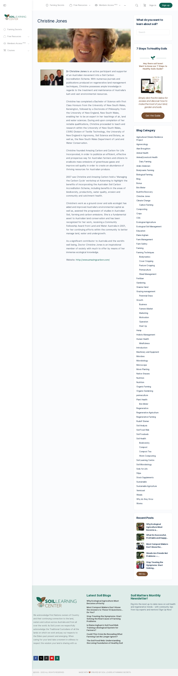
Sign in (152, 5)
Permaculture (145, 270)
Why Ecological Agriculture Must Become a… (154, 527)
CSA (138, 218)
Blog (138, 179)
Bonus (139, 183)
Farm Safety (141, 244)
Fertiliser (140, 278)
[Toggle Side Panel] (4, 5)
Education (140, 231)
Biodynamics (144, 257)
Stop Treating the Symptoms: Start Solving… (154, 565)
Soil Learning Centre (145, 460)
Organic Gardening (144, 391)
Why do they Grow (144, 499)
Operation (143, 322)
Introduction (141, 348)
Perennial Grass (146, 296)
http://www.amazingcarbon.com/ (93, 260)
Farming (140, 248)
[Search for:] (153, 32)
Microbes (140, 356)
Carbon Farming (146, 205)
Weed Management (147, 274)
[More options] (125, 5)
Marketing (143, 313)
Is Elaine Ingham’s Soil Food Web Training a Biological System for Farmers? (102, 627)
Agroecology (142, 144)
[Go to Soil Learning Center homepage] (15, 17)
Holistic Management (145, 335)
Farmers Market (146, 309)
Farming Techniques (145, 252)
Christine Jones (143, 196)
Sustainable (141, 482)
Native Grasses (143, 374)
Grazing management (145, 291)
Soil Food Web (142, 430)
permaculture (142, 395)
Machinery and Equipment (147, 352)
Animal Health (142, 153)
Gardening (140, 283)
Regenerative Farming (146, 417)
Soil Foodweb (142, 434)
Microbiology (142, 361)
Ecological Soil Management (149, 226)
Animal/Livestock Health (147, 157)
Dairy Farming (145, 162)
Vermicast (140, 490)
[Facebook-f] (35, 658)
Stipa (138, 473)
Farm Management (144, 239)
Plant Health (141, 400)
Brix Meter (140, 187)
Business (143, 304)
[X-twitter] (41, 658)
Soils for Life (142, 469)
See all (142, 574)
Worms (139, 503)
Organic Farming (143, 387)
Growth (139, 300)
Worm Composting (147, 456)
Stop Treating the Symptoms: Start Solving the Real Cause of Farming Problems (104, 618)
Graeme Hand (142, 287)
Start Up (143, 326)
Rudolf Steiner (142, 421)
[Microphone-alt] (57, 658)
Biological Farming (144, 175)
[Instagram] (46, 658)
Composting (141, 209)
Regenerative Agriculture (147, 412)
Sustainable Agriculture (146, 486)
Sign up (166, 5)
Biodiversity (144, 443)
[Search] (136, 5)
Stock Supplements (145, 477)
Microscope (141, 365)
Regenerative (142, 408)
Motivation (144, 317)
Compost (143, 447)
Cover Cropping (146, 261)
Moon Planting (142, 369)
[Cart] (145, 5)
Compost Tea (145, 451)
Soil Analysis (141, 425)
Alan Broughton (143, 149)
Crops (139, 213)
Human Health (142, 339)
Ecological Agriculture (146, 222)
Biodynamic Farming (145, 170)
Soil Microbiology (144, 464)
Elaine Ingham (142, 235)
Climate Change (143, 200)
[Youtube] (52, 658)
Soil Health (141, 438)
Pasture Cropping (147, 265)
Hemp (138, 330)
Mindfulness (144, 343)
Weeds (139, 495)
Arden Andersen (143, 166)
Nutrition (140, 378)
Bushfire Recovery (144, 192)
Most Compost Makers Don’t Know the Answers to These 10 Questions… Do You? (105, 609)
